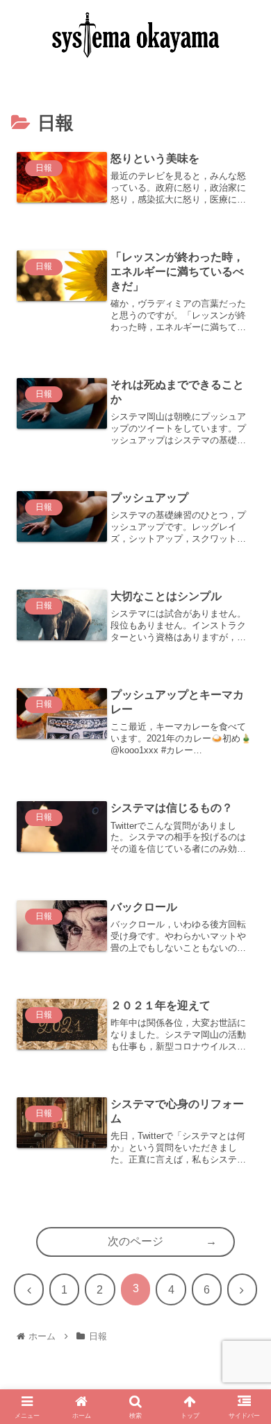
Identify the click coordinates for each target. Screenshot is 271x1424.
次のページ (135, 1241)
